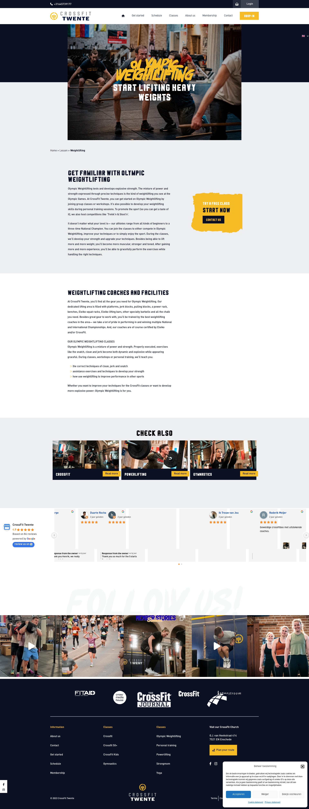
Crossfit (107, 736)
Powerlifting (163, 755)
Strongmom (163, 764)
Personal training (166, 745)
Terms (214, 798)
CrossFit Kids (111, 755)
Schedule (156, 15)
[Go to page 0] (179, 564)
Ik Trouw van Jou (229, 513)
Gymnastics (110, 764)
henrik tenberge (127, 513)
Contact (228, 15)
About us (190, 15)
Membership (209, 15)
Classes (173, 15)
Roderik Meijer (278, 513)
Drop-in (249, 16)
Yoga (159, 773)
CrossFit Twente (23, 524)
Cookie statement (255, 802)
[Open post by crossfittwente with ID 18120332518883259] (278, 646)
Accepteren (238, 794)
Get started (138, 15)
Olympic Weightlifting (168, 736)
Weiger (265, 794)
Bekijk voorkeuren (291, 794)
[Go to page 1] (181, 564)
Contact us (213, 220)
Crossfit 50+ (110, 745)
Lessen (64, 150)
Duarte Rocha (176, 513)
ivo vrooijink (74, 513)
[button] (302, 766)
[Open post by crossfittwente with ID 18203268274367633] (216, 646)
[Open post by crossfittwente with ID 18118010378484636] (31, 646)
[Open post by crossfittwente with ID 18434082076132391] (154, 646)
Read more (111, 473)
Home (53, 150)
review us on (21, 544)
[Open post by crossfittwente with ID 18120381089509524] (93, 646)
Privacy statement (272, 802)
